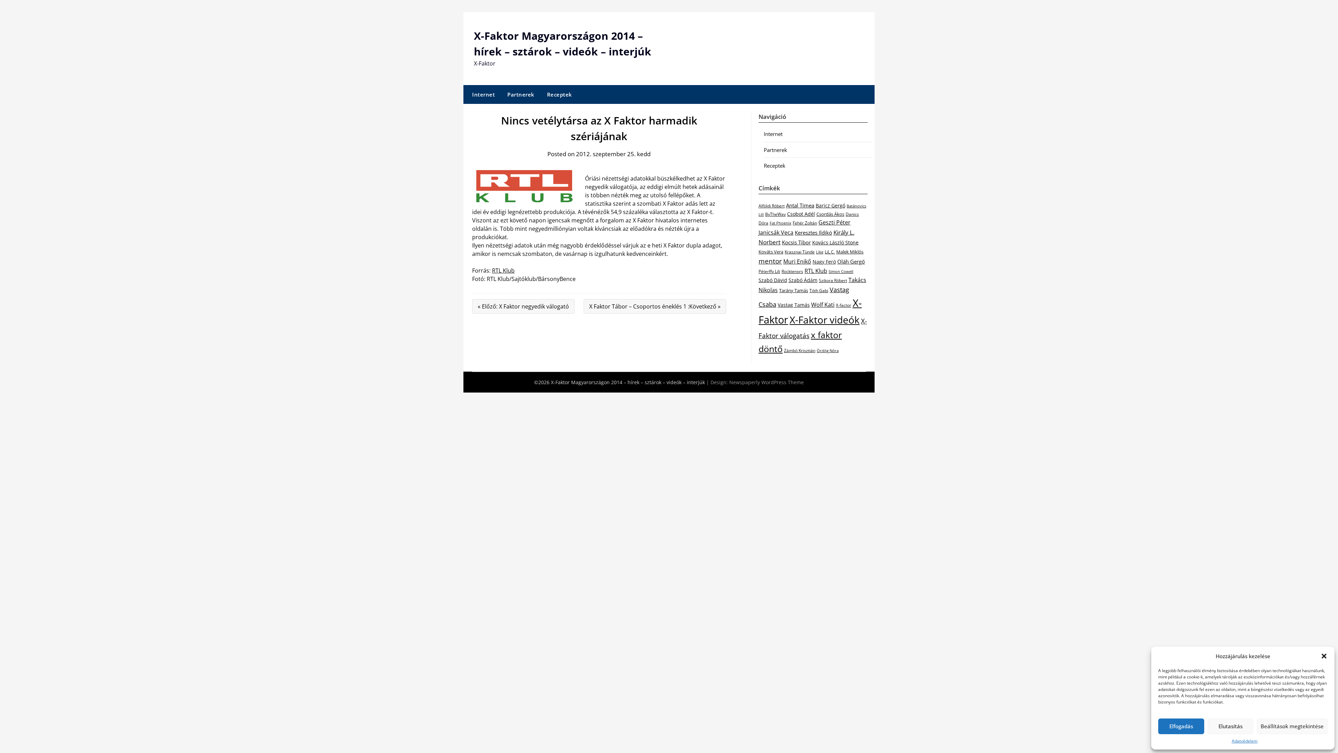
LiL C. (830, 251)
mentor (770, 261)
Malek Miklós (849, 252)
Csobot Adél (801, 214)
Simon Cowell (841, 271)
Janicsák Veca (776, 232)
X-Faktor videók (825, 319)
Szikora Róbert (833, 280)
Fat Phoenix (780, 223)
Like (819, 252)
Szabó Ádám (803, 280)
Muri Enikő (797, 261)
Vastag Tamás (794, 305)
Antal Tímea (800, 205)
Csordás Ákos (830, 214)
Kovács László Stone (835, 242)
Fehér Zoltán (805, 223)
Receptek (559, 94)
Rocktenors (792, 271)
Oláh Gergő (851, 261)
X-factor (843, 305)
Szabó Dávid (773, 280)
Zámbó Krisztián (799, 350)
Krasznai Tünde (800, 252)
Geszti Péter (834, 222)
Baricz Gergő (830, 205)
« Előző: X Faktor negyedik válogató (523, 306)
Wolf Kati (823, 305)
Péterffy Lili (769, 271)
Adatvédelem (1245, 741)
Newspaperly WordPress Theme (766, 382)
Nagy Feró (824, 261)
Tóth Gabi (818, 291)
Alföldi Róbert (772, 205)
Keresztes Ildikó (813, 232)
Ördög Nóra (828, 350)
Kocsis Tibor (796, 242)
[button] (1324, 656)
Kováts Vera (771, 252)
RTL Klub (503, 270)
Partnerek (521, 94)
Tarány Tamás (793, 290)
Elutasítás (1230, 726)
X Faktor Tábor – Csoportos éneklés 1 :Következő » (655, 306)
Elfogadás (1181, 726)
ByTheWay (775, 214)
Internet (483, 94)
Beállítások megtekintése (1292, 726)
